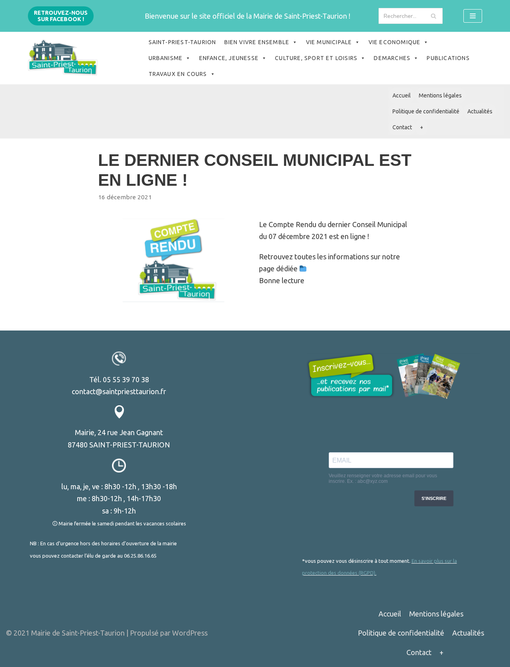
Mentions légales (440, 95)
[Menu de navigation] (472, 16)
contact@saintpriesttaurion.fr (119, 391)
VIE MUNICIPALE (329, 42)
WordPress (190, 633)
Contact (402, 127)
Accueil (401, 95)
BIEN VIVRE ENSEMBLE (257, 42)
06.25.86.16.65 (140, 555)
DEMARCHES (392, 58)
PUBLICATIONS (448, 58)
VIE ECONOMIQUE (395, 42)
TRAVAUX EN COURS (178, 74)
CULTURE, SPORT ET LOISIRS (316, 58)
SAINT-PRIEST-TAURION (182, 42)
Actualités (479, 111)
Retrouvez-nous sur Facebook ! (61, 16)
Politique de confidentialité (425, 111)
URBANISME (166, 58)
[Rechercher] (434, 16)
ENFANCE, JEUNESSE (229, 58)
